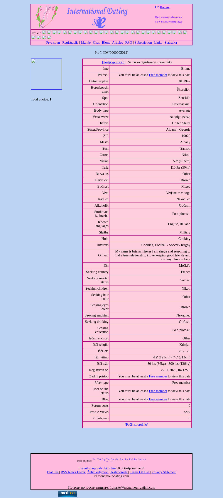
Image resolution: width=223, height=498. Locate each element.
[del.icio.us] (117, 460)
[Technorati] (135, 460)
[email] (144, 460)
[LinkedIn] (121, 460)
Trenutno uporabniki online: (98, 468)
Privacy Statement (164, 472)
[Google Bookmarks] (112, 460)
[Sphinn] (140, 460)
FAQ (128, 42)
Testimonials (119, 472)
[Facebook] (94, 460)
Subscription (143, 42)
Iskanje (86, 42)
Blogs (106, 42)
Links (158, 42)
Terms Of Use (140, 472)
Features (53, 472)
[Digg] (103, 460)
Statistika (170, 42)
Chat (96, 42)
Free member (158, 75)
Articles (117, 42)
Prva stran (53, 42)
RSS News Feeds (73, 472)
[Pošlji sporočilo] (113, 62)
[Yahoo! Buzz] (108, 460)
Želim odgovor (98, 472)
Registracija (70, 42)
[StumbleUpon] (126, 460)
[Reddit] (131, 460)
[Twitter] (99, 460)
